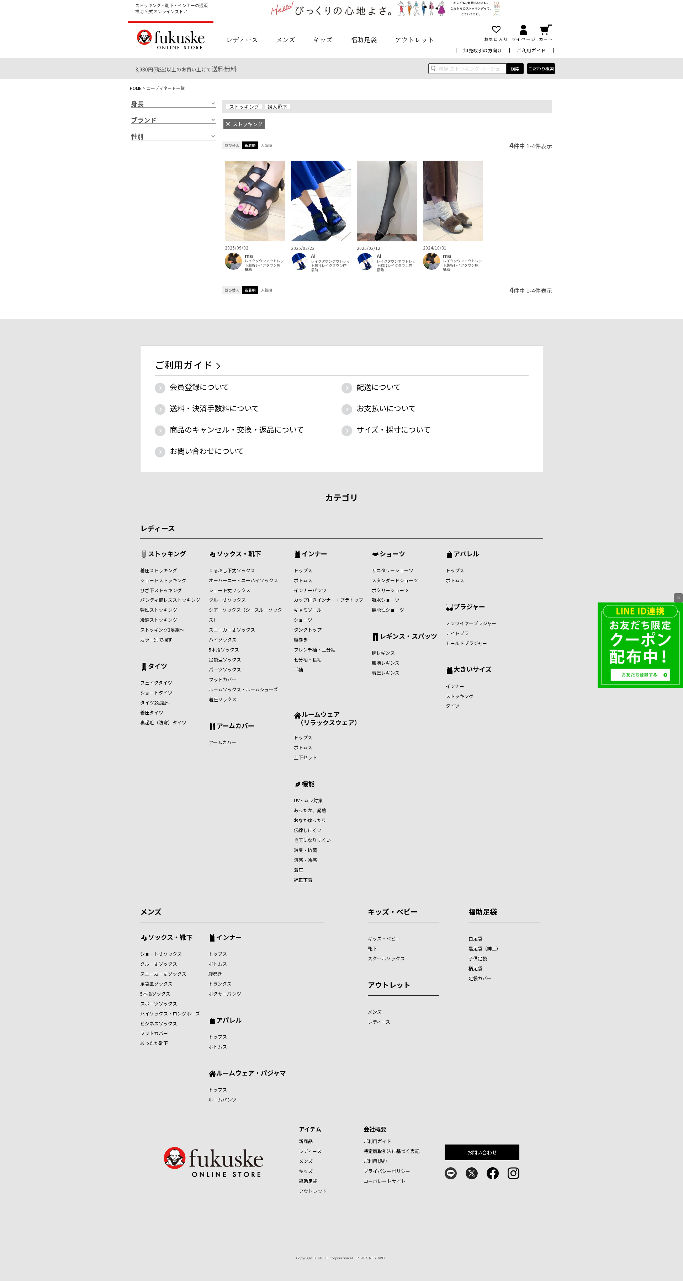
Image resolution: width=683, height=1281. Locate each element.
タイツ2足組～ (155, 702)
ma (249, 256)
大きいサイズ (473, 670)
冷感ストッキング (158, 619)
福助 (248, 269)
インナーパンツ (310, 590)
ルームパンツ (222, 1099)
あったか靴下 (154, 1043)
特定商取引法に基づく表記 (392, 1151)
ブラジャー (469, 607)
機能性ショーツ (388, 609)
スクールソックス (386, 958)
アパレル (466, 554)
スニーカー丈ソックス (232, 629)
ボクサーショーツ (390, 590)
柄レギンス (383, 652)
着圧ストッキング (158, 570)
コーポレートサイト (385, 1181)
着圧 (298, 870)
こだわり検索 (541, 68)
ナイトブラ (457, 633)
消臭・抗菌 (305, 850)
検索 (515, 68)
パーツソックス (225, 669)
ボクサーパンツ (224, 993)
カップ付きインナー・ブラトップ (328, 599)
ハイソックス (223, 639)
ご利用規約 (375, 1161)
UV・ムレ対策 (308, 800)
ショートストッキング (163, 580)
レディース (242, 39)
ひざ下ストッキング (161, 590)
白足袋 (475, 938)
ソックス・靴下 (239, 554)
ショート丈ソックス (229, 590)
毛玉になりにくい (312, 840)
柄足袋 (475, 968)
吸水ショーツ (385, 599)
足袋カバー (480, 978)
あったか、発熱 (310, 810)
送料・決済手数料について (214, 408)
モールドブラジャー (466, 643)
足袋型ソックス (225, 659)
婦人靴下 (277, 106)
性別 (137, 136)
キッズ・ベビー (393, 911)
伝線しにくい (308, 830)
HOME (136, 88)
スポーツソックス (158, 1003)
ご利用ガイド (531, 50)
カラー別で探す (156, 639)
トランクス (220, 983)
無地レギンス (385, 662)
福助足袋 (364, 39)
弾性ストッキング (158, 609)
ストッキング (244, 106)
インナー (314, 554)
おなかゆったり (310, 820)
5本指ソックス (224, 649)
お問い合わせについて (207, 450)
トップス (303, 570)
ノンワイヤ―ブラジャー (471, 623)
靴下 (372, 948)
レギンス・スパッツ (408, 636)
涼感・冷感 (305, 860)
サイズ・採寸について (393, 429)
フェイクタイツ (156, 682)
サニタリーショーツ (392, 570)
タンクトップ (308, 629)
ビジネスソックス (158, 1023)
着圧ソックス (223, 699)
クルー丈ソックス (227, 599)
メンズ (286, 39)
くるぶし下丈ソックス (232, 570)
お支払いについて (386, 408)
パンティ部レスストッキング (170, 599)
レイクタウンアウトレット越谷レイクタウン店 (264, 263)
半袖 (298, 669)
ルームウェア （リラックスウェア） (327, 718)
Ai (313, 256)
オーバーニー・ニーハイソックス (243, 580)
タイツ (157, 666)
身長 (137, 104)
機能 (308, 784)
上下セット (305, 757)
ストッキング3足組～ (162, 629)
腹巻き (301, 639)
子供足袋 (477, 958)
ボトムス (303, 580)
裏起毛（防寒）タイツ (163, 722)
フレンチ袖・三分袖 (314, 649)
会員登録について (199, 386)
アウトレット (414, 39)
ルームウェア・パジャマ (251, 1073)
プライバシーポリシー (387, 1171)
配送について (378, 386)
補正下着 (303, 880)
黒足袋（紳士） (484, 948)
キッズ (323, 39)
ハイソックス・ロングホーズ (170, 1013)
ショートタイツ (156, 692)
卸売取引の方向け (483, 50)
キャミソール (308, 609)
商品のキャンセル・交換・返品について (237, 429)
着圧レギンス (385, 672)
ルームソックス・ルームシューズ (243, 689)
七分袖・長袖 (308, 659)
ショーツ (303, 619)
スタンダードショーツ (395, 580)
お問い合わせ (482, 1152)
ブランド (144, 120)
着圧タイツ (151, 712)
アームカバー (235, 726)
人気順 (266, 145)
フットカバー (223, 679)
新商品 (306, 1141)
